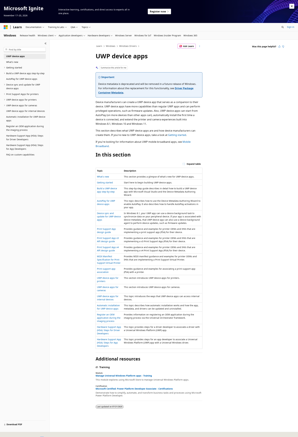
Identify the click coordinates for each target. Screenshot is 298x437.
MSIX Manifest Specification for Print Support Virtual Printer (109, 259)
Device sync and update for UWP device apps (109, 216)
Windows (110, 46)
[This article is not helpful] (283, 46)
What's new (103, 176)
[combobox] (25, 49)
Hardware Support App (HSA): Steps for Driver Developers (109, 330)
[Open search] (283, 27)
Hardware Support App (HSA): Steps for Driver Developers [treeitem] (24, 137)
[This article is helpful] (279, 46)
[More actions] (199, 46)
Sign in (290, 26)
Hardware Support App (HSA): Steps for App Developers (109, 342)
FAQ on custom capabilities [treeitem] (20, 154)
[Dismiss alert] (291, 6)
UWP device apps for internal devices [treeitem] (25, 111)
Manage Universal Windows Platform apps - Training (124, 375)
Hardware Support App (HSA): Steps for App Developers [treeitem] (24, 147)
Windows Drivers (128, 46)
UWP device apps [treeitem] (15, 56)
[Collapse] (45, 43)
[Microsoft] (6, 27)
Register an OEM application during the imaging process (108, 318)
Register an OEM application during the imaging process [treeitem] (25, 128)
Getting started (177, 135)
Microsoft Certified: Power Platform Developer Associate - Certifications (134, 388)
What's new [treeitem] (12, 62)
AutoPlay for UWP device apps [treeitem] (21, 78)
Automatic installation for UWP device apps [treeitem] (25, 118)
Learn (99, 46)
